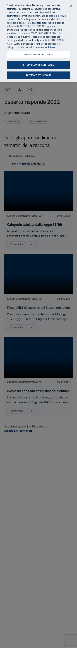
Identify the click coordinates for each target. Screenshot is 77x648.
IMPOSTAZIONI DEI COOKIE (38, 54)
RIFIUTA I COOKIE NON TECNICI (38, 64)
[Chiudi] (71, 6)
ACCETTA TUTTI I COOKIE (38, 75)
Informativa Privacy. (45, 47)
